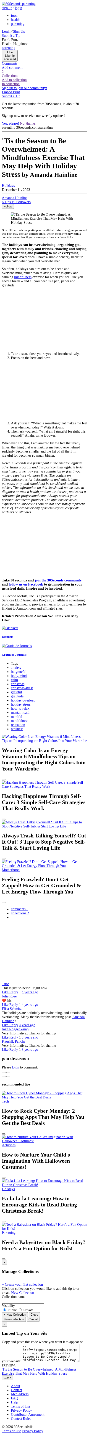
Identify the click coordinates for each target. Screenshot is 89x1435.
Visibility (8, 1305)
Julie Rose (9, 996)
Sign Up (19, 31)
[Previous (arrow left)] (3, 1076)
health (15, 20)
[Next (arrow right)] (8, 1076)
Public (12, 1310)
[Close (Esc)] (3, 1072)
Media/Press (20, 1394)
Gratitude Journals (14, 654)
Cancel (33, 1319)
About (15, 1386)
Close (34, 1314)
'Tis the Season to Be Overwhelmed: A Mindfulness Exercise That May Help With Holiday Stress (39, 1371)
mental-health (20, 712)
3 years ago (30, 1037)
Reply (13, 992)
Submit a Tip (11, 35)
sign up (7, 8)
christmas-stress (22, 688)
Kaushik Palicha (13, 1041)
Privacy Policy (21, 1410)
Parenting (9, 1233)
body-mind (19, 676)
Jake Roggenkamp (15, 1029)
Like (5, 992)
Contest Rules (21, 1418)
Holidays (8, 185)
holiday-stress (21, 704)
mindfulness (22, 277)
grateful (16, 692)
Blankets (7, 636)
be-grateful (18, 672)
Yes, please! (10, 123)
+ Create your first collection (22, 1284)
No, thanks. (28, 123)
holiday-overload (23, 700)
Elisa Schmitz (11, 1009)
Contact (16, 1390)
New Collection (22, 1293)
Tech (5, 1101)
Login (6, 31)
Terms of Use (20, 1406)
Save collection (14, 1319)
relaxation (18, 725)
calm (14, 680)
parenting (17, 24)
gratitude (17, 696)
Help (14, 1402)
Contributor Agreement (27, 1414)
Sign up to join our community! (24, 88)
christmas (17, 684)
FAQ (14, 1398)
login (18, 8)
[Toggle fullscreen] (8, 1072)
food (14, 15)
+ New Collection (15, 1314)
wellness (17, 729)
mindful (16, 717)
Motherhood (11, 870)
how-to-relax (20, 708)
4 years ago (30, 992)
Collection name (13, 1297)
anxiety (16, 668)
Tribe (5, 984)
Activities (9, 1145)
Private (27, 1310)
